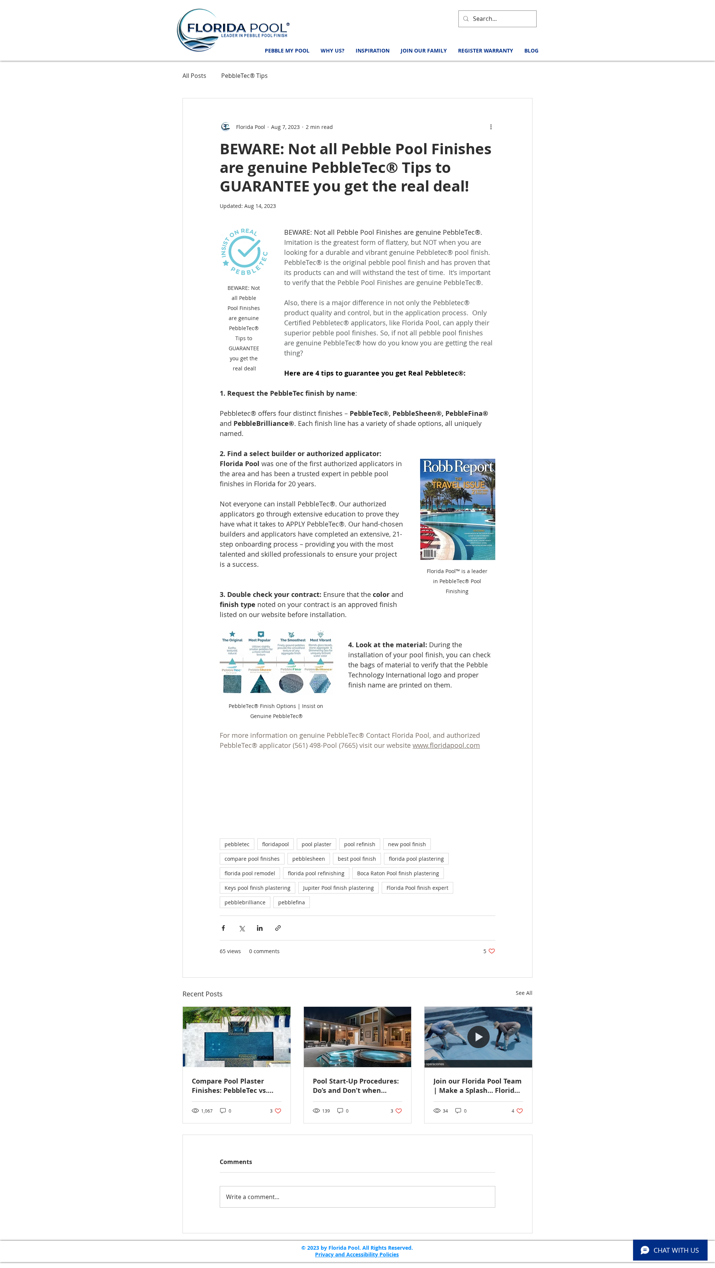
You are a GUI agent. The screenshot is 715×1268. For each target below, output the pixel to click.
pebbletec (237, 844)
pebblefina (291, 902)
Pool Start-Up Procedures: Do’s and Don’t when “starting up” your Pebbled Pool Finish (357, 1085)
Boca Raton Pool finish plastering (398, 873)
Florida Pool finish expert (417, 887)
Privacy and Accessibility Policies (357, 1254)
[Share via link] (278, 928)
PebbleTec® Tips (244, 76)
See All (524, 992)
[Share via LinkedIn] (259, 928)
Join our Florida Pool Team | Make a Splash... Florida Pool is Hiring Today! (477, 1085)
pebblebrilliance (245, 902)
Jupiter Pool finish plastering (338, 887)
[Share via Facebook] (223, 928)
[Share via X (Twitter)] (241, 928)
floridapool (275, 844)
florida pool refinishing (316, 873)
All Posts (194, 76)
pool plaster (316, 844)
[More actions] (490, 126)
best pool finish (357, 858)
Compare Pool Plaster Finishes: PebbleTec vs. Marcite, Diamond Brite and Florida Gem (231, 1085)
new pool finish (407, 844)
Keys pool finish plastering (257, 887)
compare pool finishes (252, 858)
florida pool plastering (416, 858)
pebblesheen (308, 858)
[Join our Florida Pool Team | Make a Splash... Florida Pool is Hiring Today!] (478, 1037)
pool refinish (359, 844)
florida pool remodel (250, 873)
